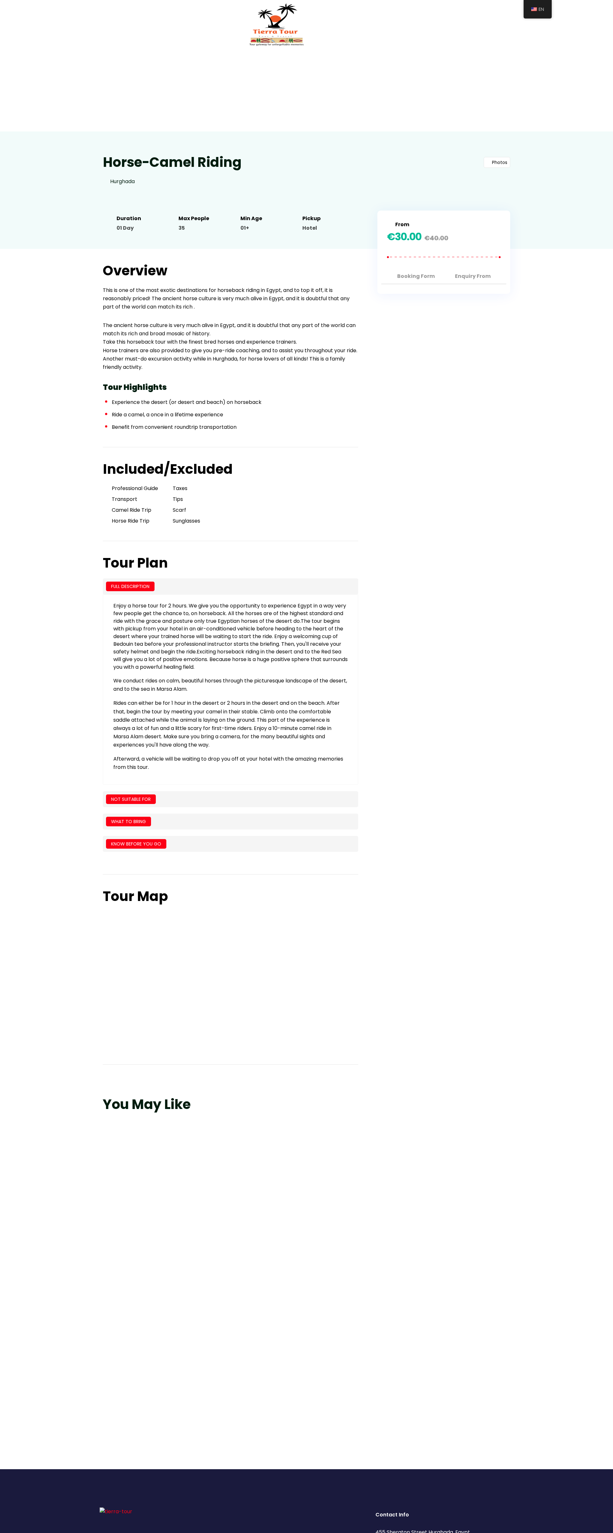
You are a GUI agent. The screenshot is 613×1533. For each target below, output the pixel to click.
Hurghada (122, 181)
